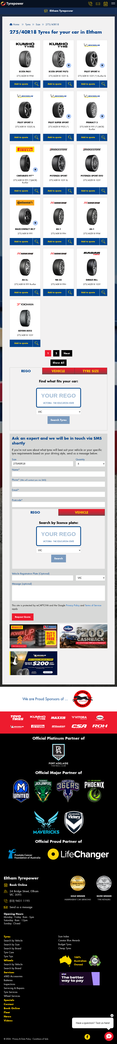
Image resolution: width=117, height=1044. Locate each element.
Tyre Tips (8, 956)
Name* (16, 469)
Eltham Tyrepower (61, 10)
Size (14, 459)
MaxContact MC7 (25, 229)
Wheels (8, 960)
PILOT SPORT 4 (91, 71)
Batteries (8, 980)
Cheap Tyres (64, 948)
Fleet (7, 1012)
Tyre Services (10, 992)
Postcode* (17, 500)
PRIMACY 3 (92, 122)
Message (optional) (22, 583)
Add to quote (21, 84)
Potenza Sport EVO (92, 176)
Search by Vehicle (13, 940)
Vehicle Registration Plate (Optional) (31, 573)
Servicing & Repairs (14, 988)
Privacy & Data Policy (21, 1039)
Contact (9, 1004)
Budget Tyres (64, 944)
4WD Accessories (13, 976)
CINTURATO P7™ (25, 176)
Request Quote (22, 617)
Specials (9, 1000)
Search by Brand (12, 948)
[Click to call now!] (90, 4)
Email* (15, 490)
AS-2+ (25, 280)
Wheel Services (12, 996)
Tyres (7, 936)
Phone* (29, 479)
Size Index (63, 936)
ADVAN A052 (25, 331)
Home (15, 24)
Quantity (80, 459)
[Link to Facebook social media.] (87, 1037)
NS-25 (58, 280)
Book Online (12, 1008)
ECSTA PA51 (25, 71)
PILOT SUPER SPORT (58, 122)
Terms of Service (93, 605)
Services (9, 972)
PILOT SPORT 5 (25, 122)
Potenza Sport (58, 176)
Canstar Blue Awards (69, 940)
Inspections (9, 984)
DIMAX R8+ (92, 280)
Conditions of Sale (40, 1039)
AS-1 (58, 229)
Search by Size (12, 944)
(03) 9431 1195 (20, 901)
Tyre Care (9, 952)
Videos (8, 1020)
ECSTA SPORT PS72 (58, 71)
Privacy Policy (73, 605)
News (7, 1016)
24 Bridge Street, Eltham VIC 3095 (24, 893)
